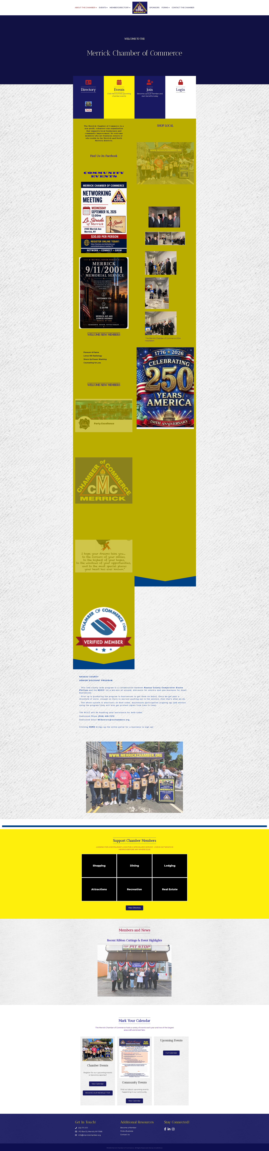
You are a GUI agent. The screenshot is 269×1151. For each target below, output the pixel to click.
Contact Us (125, 1135)
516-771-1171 (83, 1128)
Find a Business (126, 1131)
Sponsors (154, 8)
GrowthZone (158, 1148)
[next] (188, 780)
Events (102, 8)
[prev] (80, 780)
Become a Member (128, 1128)
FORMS (165, 8)
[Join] (150, 84)
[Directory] (88, 84)
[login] (180, 84)
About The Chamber (85, 8)
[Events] (119, 84)
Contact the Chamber (183, 8)
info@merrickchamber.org (89, 1135)
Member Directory (119, 8)
